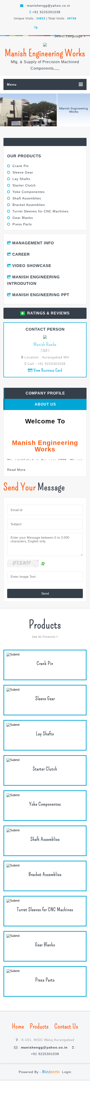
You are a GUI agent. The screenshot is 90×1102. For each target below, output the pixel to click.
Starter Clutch (24, 185)
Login (66, 1072)
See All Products (44, 636)
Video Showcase (31, 266)
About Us (45, 404)
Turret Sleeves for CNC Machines (40, 211)
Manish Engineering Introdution (33, 280)
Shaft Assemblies (26, 198)
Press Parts (22, 224)
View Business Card (47, 370)
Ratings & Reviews (48, 313)
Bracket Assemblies (28, 205)
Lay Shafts (21, 179)
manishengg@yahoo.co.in (48, 5)
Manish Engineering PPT (40, 295)
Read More (16, 470)
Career (21, 254)
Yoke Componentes (28, 192)
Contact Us (66, 1026)
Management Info (33, 243)
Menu (12, 84)
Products (39, 1026)
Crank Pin (20, 166)
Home (18, 1026)
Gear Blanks (22, 218)
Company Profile (45, 393)
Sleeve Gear (22, 172)
